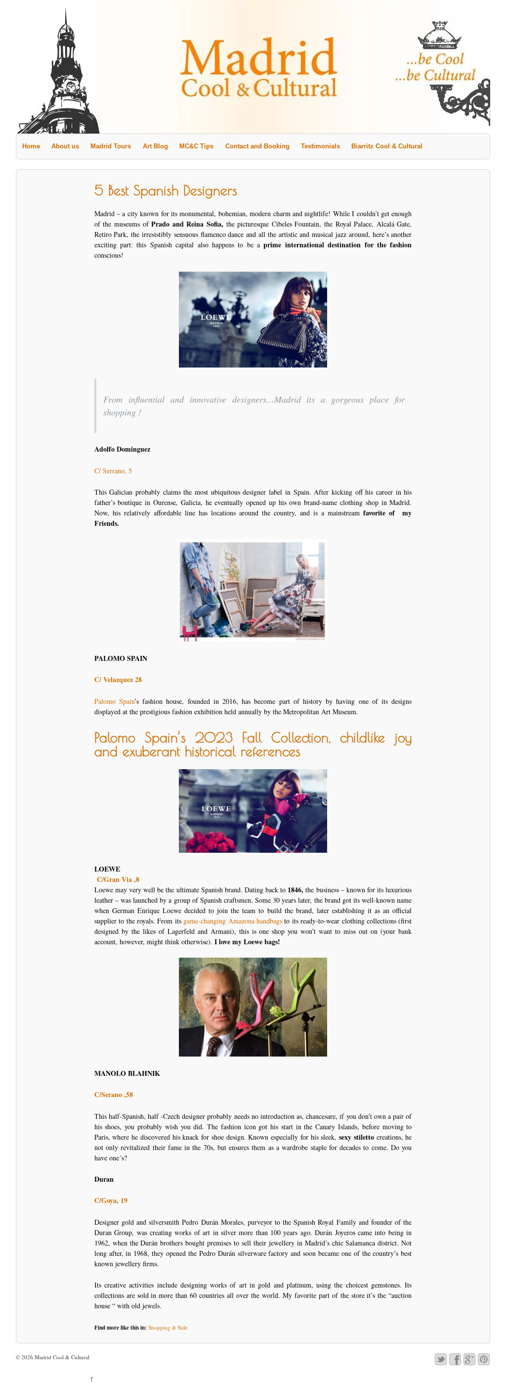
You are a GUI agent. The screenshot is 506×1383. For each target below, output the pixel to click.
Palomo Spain (114, 701)
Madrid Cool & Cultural (61, 1357)
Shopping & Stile (168, 1327)
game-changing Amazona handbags (233, 920)
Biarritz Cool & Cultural (386, 146)
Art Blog (155, 146)
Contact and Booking (257, 146)
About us (65, 146)
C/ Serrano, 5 (113, 470)
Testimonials (320, 146)
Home (31, 146)
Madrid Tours (110, 146)
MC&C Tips (196, 146)
